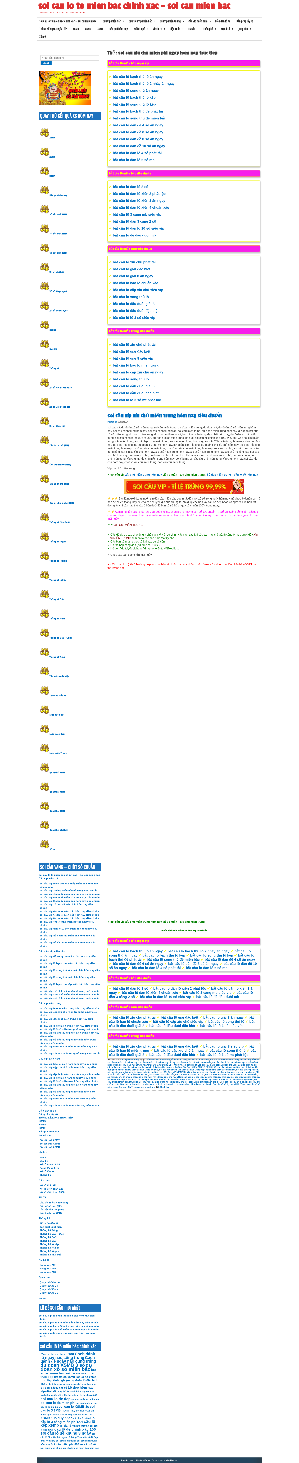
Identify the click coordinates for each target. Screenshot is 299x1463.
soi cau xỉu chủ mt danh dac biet (204, 1082)
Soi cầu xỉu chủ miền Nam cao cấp (174, 1077)
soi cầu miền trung (66, 1440)
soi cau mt (211, 1070)
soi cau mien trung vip (170, 1070)
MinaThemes (171, 1460)
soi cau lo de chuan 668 (84, 1395)
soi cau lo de (62, 1395)
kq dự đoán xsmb (54, 1384)
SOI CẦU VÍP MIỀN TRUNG (177, 1072)
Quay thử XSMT (57, 811)
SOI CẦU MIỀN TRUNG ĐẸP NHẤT (199, 1067)
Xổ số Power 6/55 (58, 310)
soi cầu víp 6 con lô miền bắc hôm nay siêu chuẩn (69, 914)
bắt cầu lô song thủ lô (131, 297)
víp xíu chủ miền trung (144, 1087)
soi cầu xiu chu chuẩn (246, 1074)
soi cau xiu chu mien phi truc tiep (142, 1079)
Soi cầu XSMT (126, 1087)
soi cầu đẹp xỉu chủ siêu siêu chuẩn (193, 1062)
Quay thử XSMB (57, 772)
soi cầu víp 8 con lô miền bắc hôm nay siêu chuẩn (69, 918)
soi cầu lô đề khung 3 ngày (65, 1433)
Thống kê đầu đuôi (59, 522)
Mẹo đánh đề (48, 1391)
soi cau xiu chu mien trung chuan (237, 1079)
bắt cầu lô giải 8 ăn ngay (133, 276)
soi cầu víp (116, 1072)
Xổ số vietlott (56, 272)
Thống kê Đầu (56, 599)
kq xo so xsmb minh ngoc (74, 1384)
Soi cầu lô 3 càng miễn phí (68, 1420)
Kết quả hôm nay (119, 29)
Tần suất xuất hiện (59, 676)
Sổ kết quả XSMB (58, 214)
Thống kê (208, 29)
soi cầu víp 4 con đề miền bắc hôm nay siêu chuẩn (70, 894)
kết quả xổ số (59, 1387)
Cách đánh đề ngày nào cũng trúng (68, 1359)
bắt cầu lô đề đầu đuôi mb (134, 235)
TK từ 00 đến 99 (57, 695)
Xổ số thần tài (57, 426)
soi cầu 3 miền (81, 1418)
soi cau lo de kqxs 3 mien (85, 1399)
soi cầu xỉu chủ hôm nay (144, 1077)
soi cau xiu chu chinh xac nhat (220, 1074)
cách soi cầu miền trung (158, 1059)
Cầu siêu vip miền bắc (140, 21)
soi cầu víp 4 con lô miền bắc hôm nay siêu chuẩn (69, 911)
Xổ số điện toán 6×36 (52, 1192)
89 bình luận (164, 1087)
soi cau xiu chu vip (203, 1084)
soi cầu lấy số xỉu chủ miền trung (228, 1062)
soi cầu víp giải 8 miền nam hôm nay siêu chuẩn (68, 1077)
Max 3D (52, 330)
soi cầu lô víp (208, 1065)
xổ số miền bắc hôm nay (85, 1448)
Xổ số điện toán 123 (59, 407)
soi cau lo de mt (84, 1403)
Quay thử (243, 29)
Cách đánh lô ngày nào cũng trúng (67, 1356)
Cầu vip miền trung (170, 21)
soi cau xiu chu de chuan (119, 1077)
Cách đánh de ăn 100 (57, 1354)
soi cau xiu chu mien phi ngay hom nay (211, 1077)
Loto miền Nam (57, 734)
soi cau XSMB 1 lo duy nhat (66, 1416)
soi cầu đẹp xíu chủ (249, 1059)
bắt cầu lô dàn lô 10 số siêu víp (138, 228)
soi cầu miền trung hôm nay (230, 1067)
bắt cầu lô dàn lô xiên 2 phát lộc (139, 194)
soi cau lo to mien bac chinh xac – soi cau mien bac (134, 5)
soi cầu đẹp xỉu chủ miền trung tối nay (156, 1062)
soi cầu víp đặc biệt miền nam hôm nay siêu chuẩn (70, 1074)
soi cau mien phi (224, 1065)
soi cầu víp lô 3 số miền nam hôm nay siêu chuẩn (69, 1081)
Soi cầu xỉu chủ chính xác (161, 1074)
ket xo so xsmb (64, 1377)
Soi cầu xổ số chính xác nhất (56, 1448)
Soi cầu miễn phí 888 (243, 1065)
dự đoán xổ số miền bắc (66, 1367)
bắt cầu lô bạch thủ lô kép (134, 97)
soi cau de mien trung (198, 1059)
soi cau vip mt (197, 1072)
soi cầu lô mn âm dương (74, 1425)
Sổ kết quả (139, 29)
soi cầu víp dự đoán (132, 1072)
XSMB (76, 29)
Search (46, 63)
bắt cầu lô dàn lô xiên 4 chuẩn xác (141, 207)
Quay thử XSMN (57, 791)
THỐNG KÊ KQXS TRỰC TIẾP (53, 29)
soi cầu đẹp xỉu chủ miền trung (122, 1062)
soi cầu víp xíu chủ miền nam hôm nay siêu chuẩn (69, 1105)
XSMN (88, 29)
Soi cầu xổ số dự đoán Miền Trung (229, 1084)
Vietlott (157, 29)
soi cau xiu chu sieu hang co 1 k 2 (146, 1084)
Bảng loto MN (48, 1268)
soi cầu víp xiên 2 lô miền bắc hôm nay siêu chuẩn (69, 991)
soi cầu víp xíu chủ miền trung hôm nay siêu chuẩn (164, 415)
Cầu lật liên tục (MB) (60, 464)
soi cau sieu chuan (226, 1070)
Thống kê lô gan (57, 541)
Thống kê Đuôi (57, 618)
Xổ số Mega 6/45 (58, 291)
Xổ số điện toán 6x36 (60, 387)
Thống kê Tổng (57, 657)
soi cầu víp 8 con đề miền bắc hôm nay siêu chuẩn (70, 901)
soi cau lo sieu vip (192, 1065)
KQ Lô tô (225, 29)
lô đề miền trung (179, 1059)
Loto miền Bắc (56, 714)
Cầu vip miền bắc (112, 21)
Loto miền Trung (58, 753)
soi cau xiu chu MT (179, 1082)
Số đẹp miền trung (219, 474)
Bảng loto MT (48, 1265)
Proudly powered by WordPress (135, 1460)
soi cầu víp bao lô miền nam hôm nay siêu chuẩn (69, 1063)
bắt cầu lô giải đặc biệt (131, 269)
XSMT (100, 29)
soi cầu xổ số (88, 1444)
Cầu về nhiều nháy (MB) (61, 503)
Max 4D (53, 349)
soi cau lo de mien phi (57, 1403)
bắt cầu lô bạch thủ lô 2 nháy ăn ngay (144, 83)
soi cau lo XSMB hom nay (67, 1408)
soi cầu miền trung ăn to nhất (137, 1067)
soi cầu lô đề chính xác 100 (72, 1429)
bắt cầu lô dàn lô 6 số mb (134, 160)
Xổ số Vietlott (48, 1171)
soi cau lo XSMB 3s (73, 1406)
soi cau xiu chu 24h (249, 1072)
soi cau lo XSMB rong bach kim (67, 1415)
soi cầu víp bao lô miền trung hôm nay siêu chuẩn (69, 1008)
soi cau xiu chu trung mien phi (178, 1084)
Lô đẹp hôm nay (81, 1387)
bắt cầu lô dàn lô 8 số (130, 187)
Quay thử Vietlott (58, 830)
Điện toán (175, 29)
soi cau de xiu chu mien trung (224, 1059)
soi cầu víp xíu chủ (214, 1072)
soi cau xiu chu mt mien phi (234, 1082)
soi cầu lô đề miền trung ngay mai (135, 1065)
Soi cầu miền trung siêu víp (145, 1070)
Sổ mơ (42, 36)
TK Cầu (191, 29)
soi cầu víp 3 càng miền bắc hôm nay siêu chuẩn (68, 890)
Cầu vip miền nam (197, 21)
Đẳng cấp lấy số (245, 21)
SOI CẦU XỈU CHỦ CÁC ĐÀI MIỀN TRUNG (127, 1074)
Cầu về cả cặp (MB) (59, 484)
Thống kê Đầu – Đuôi (60, 637)
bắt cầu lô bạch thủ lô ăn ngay (138, 77)
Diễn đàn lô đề (222, 21)
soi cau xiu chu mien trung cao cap (203, 1079)
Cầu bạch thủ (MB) (59, 445)
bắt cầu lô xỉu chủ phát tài (134, 262)
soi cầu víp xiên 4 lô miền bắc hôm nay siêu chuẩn (69, 998)
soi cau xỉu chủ (232, 1072)
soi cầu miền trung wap (193, 1070)
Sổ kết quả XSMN (58, 233)
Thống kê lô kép (57, 580)
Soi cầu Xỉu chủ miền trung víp (154, 1082)
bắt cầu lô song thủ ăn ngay (136, 90)
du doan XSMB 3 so (62, 1365)
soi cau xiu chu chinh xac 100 (189, 1074)
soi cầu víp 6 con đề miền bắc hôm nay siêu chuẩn (70, 897)
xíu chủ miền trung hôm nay (143, 474)
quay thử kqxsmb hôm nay (71, 1391)
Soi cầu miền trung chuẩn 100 (167, 1067)
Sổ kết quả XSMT (58, 253)
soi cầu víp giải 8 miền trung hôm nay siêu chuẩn (69, 1025)
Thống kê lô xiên (58, 561)
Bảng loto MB (48, 1272)
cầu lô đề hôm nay (246, 474)
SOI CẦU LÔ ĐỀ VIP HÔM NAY (167, 1065)
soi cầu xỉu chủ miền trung (172, 1079)
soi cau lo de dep (55, 1399)
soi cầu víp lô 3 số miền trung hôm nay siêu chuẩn (69, 1029)
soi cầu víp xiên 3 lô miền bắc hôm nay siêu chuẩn (69, 994)
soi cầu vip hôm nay (152, 1072)
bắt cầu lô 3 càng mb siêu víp (137, 214)
